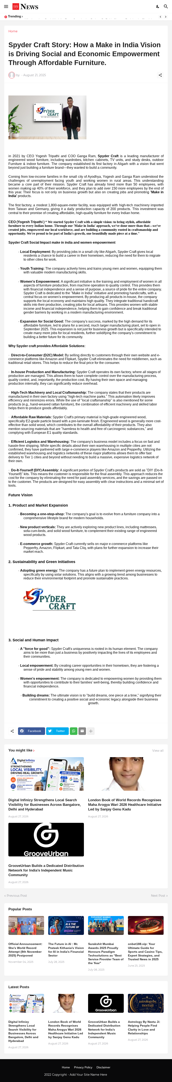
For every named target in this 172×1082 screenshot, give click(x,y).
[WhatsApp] (73, 731)
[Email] (82, 731)
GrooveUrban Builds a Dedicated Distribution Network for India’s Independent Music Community (46, 870)
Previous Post (17, 896)
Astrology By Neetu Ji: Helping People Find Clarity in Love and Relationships (144, 1027)
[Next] (166, 17)
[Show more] (91, 731)
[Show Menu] (6, 6)
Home (12, 31)
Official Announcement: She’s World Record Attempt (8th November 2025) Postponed (25, 949)
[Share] (160, 75)
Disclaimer (103, 1067)
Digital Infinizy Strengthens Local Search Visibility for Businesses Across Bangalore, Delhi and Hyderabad (44, 804)
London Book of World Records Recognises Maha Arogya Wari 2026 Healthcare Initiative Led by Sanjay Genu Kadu (124, 804)
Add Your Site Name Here (89, 1075)
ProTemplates (118, 1075)
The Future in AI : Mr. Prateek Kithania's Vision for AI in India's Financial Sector (66, 949)
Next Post (158, 896)
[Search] (166, 6)
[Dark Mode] (158, 6)
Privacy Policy (83, 1067)
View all (158, 750)
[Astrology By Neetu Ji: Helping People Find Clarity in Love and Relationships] (146, 1003)
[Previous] (160, 17)
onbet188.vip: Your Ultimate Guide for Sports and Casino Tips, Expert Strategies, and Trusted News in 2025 (145, 951)
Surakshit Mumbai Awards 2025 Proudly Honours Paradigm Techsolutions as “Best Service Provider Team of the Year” (106, 953)
